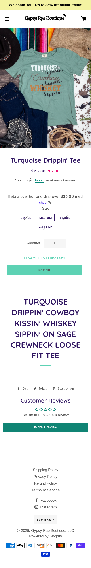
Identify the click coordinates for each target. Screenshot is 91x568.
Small (26, 218)
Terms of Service (46, 490)
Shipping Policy (45, 470)
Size (45, 208)
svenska (44, 519)
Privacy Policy (45, 477)
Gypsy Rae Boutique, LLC (52, 530)
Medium (45, 218)
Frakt (39, 180)
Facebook (48, 500)
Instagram (48, 507)
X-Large (45, 227)
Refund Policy (45, 483)
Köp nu (44, 270)
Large (65, 218)
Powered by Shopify (45, 536)
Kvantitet (33, 243)
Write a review (45, 427)
